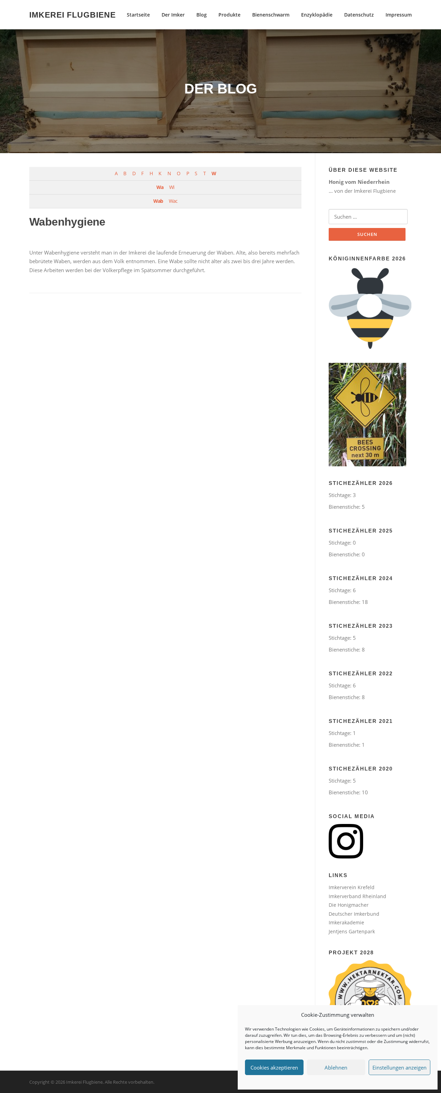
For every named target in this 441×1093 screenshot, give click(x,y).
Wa (159, 187)
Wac (173, 201)
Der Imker (173, 14)
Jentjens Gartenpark (352, 931)
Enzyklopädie (316, 14)
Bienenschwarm (270, 14)
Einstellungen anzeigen (399, 1067)
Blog (201, 14)
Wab (158, 201)
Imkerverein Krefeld (352, 887)
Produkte (229, 14)
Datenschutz (359, 14)
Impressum (399, 14)
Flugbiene (384, 191)
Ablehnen (336, 1067)
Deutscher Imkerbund (354, 914)
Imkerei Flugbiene (72, 14)
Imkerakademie (346, 922)
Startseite (138, 14)
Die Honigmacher (349, 905)
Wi (171, 187)
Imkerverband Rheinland (357, 896)
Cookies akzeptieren (274, 1067)
